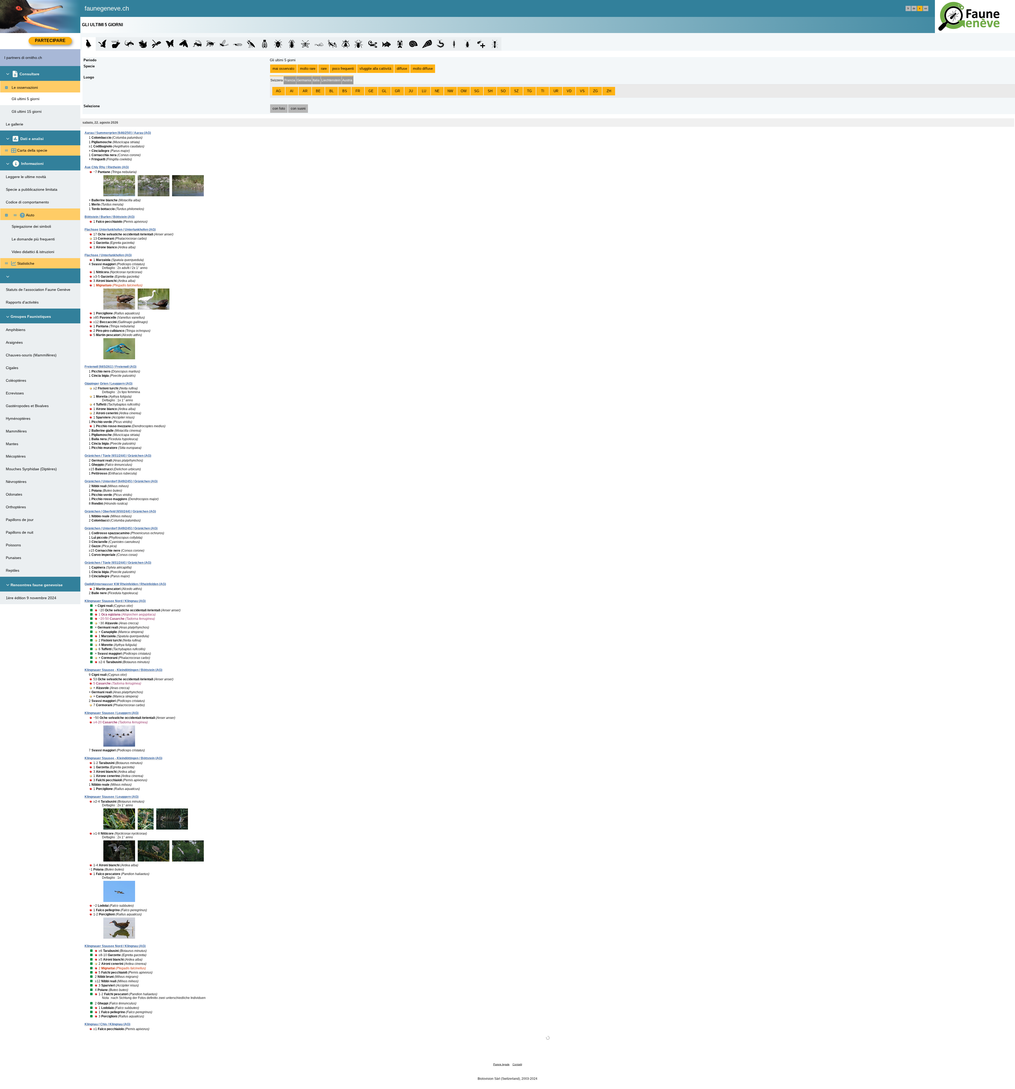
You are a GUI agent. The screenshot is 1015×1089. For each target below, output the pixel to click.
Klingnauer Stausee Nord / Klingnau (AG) (115, 601)
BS (344, 91)
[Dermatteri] (454, 44)
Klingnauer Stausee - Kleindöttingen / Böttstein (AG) (123, 670)
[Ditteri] (346, 44)
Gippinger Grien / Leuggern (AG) (108, 383)
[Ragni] (359, 44)
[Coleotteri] (291, 44)
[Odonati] (156, 44)
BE (318, 91)
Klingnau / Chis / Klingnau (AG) (107, 1024)
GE (370, 91)
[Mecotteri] (332, 44)
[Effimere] (224, 44)
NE (437, 91)
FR (358, 91)
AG (278, 91)
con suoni (298, 108)
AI (291, 91)
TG (529, 91)
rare (324, 69)
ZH (609, 91)
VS (582, 91)
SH (490, 91)
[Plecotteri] (237, 44)
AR (305, 91)
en (925, 8)
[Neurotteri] (305, 44)
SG (476, 91)
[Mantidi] (251, 44)
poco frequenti (343, 69)
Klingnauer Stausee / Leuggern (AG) (112, 713)
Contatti (517, 1064)
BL (331, 91)
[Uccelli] (88, 44)
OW (464, 91)
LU (424, 91)
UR (555, 91)
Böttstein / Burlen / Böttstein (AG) (110, 217)
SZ (516, 91)
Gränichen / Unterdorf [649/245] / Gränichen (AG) (121, 481)
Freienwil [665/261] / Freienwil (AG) (110, 367)
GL (384, 91)
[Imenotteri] (210, 44)
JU (411, 91)
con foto (279, 108)
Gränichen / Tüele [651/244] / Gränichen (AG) (118, 456)
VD (569, 91)
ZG (595, 91)
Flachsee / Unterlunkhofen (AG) (108, 255)
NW (450, 91)
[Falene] (183, 44)
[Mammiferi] (116, 44)
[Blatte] (467, 44)
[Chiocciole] (413, 44)
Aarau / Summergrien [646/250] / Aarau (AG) (118, 133)
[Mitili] (427, 44)
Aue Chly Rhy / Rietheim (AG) (107, 167)
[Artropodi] (481, 44)
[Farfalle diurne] (170, 44)
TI (542, 91)
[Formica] (494, 44)
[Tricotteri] (319, 44)
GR (397, 91)
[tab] (276, 80)
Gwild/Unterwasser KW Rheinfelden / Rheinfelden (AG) (125, 584)
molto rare (307, 69)
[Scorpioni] (373, 44)
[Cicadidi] (264, 44)
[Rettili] (129, 44)
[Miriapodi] (440, 44)
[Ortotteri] (197, 44)
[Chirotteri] (102, 44)
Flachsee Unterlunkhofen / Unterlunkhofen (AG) (120, 229)
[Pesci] (386, 44)
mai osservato (283, 69)
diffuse (402, 69)
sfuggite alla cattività (375, 69)
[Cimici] (278, 44)
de (914, 8)
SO (503, 91)
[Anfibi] (143, 44)
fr (908, 8)
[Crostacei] (400, 44)
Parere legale (501, 1064)
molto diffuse (423, 69)
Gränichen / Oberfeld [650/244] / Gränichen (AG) (120, 511)
